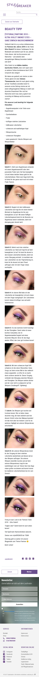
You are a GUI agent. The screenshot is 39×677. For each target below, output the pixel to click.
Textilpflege (24, 652)
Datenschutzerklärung (9, 611)
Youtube (9, 662)
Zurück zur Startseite (12, 22)
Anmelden (19, 604)
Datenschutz (25, 636)
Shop (4, 636)
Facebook (9, 654)
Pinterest (9, 657)
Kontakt (5, 633)
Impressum (24, 633)
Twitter (9, 659)
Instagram (9, 652)
